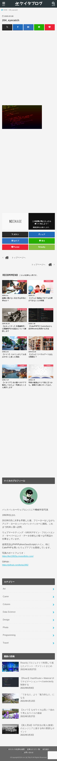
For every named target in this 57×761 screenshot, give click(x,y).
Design (6, 619)
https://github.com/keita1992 (15, 565)
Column (6, 604)
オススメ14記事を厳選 (16, 749)
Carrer (6, 596)
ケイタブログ (27, 757)
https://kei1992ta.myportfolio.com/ (17, 556)
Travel (6, 643)
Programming (9, 635)
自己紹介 (46, 749)
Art (4, 588)
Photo (5, 627)
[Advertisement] (28, 67)
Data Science (9, 612)
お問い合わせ (28, 752)
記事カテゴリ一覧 (33, 749)
